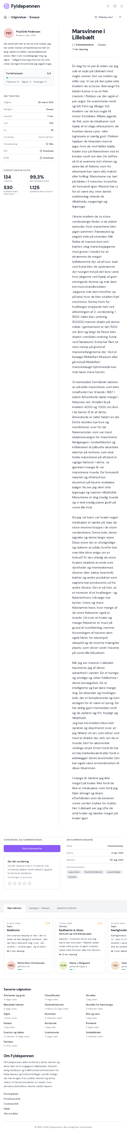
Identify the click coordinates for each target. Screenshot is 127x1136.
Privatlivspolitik (12, 1098)
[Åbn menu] (121, 6)
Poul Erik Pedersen (93, 872)
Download (48, 151)
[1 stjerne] (10, 883)
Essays (34, 17)
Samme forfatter (67, 908)
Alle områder (11, 1113)
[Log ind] (108, 6)
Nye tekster (14, 908)
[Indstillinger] (114, 6)
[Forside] (5, 17)
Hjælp (7, 1108)
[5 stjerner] (29, 883)
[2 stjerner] (15, 883)
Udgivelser (19, 17)
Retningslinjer (11, 1093)
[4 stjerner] (24, 883)
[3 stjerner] (20, 883)
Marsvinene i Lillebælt (88, 34)
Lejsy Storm (74, 872)
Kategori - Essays (39, 908)
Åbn (51, 144)
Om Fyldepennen (19, 1055)
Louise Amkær (113, 872)
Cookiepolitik (11, 1103)
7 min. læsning (80, 49)
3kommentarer (115, 846)
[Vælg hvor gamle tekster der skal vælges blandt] (120, 17)
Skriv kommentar (32, 848)
